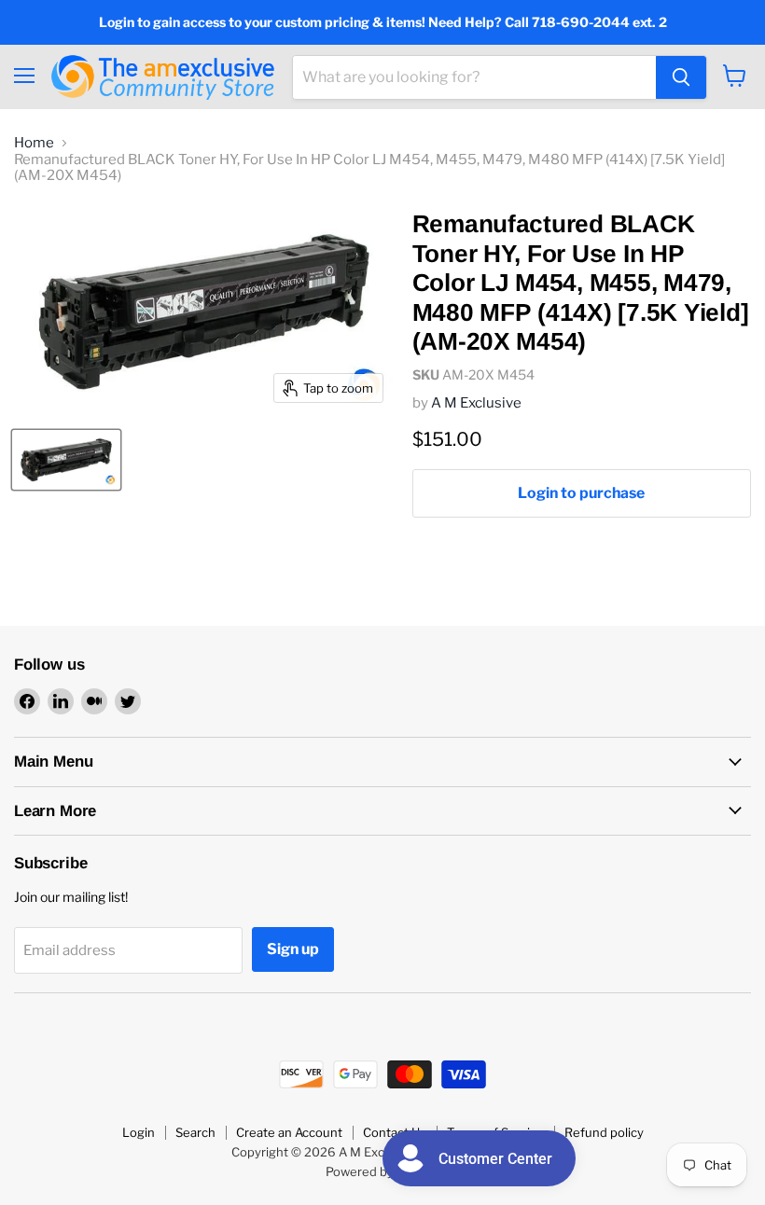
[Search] (681, 77)
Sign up (293, 949)
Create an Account (289, 1132)
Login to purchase (581, 493)
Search (195, 1132)
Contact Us (394, 1132)
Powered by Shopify (383, 1171)
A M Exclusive (476, 403)
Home (34, 143)
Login (138, 1132)
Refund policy (604, 1132)
